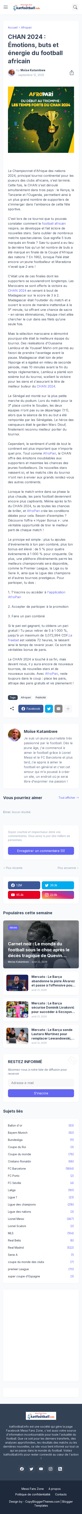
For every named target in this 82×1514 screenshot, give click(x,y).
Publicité (41, 697)
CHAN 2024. (46, 386)
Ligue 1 (41, 1197)
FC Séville (41, 1183)
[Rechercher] (75, 7)
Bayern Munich (41, 1132)
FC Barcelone (41, 1168)
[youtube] (41, 1468)
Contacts (61, 1494)
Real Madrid (41, 1247)
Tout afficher (67, 797)
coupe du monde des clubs (41, 1262)
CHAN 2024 (17, 291)
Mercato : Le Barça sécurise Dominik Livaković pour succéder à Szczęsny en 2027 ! (52, 1007)
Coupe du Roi (41, 1147)
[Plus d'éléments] (68, 709)
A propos (55, 1488)
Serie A (41, 1254)
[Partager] (70, 72)
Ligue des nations (41, 1211)
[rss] (60, 1468)
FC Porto (41, 1175)
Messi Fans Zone (32, 1488)
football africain (54, 223)
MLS (41, 1233)
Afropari (26, 27)
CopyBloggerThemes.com (42, 1501)
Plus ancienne (67, 868)
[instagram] (50, 1468)
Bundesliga (41, 1139)
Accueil (13, 27)
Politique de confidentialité (32, 1494)
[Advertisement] (41, 1335)
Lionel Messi (41, 1218)
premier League (41, 1269)
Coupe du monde (41, 1154)
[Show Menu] (6, 7)
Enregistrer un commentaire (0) (41, 851)
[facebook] (21, 1468)
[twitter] (31, 1468)
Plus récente (14, 868)
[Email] (58, 709)
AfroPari (49, 453)
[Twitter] (49, 709)
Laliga (41, 1190)
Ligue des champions (41, 1204)
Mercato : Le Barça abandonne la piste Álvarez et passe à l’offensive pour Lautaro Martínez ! (53, 981)
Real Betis (41, 1240)
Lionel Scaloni (41, 1226)
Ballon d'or (41, 1125)
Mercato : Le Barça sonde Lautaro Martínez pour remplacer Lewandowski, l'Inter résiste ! (51, 1034)
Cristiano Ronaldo (41, 1161)
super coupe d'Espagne (41, 1276)
